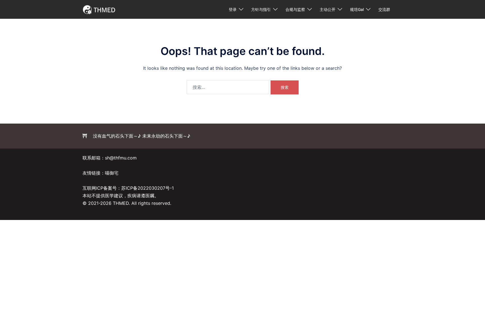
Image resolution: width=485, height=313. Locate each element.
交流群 (384, 9)
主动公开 (327, 9)
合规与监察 (295, 9)
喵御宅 (111, 173)
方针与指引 (261, 9)
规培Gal (357, 9)
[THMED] (99, 9)
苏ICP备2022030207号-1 (147, 188)
